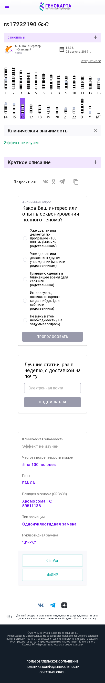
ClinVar (52, 561)
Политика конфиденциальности (52, 667)
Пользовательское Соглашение (52, 661)
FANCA (28, 483)
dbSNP (52, 575)
